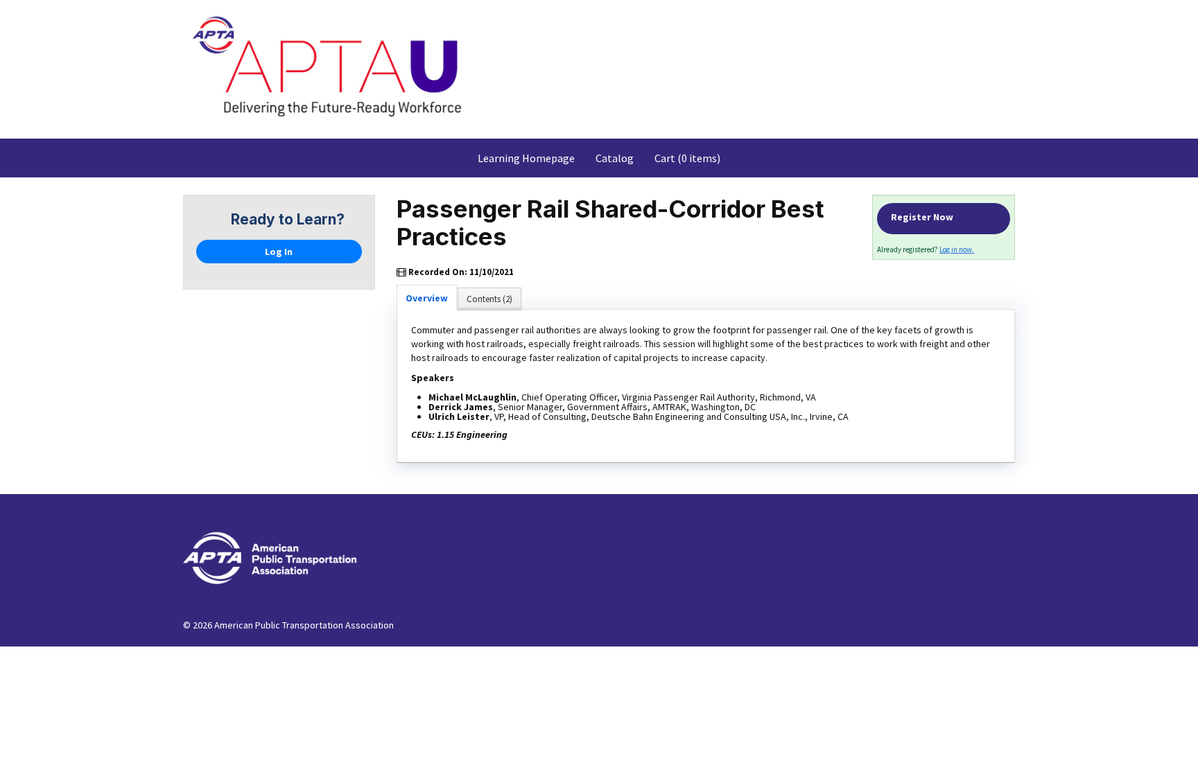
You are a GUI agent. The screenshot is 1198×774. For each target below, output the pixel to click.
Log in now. (956, 249)
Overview (427, 298)
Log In (279, 251)
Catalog (615, 158)
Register (943, 218)
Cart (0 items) (687, 158)
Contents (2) (489, 299)
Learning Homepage (526, 158)
